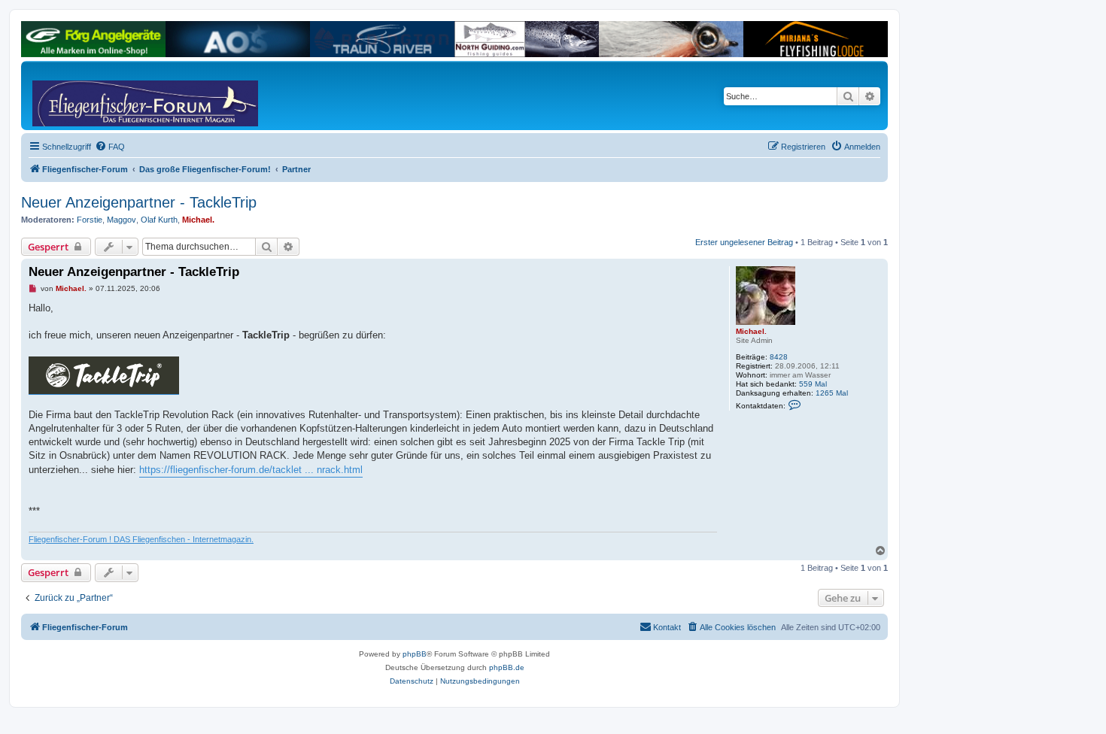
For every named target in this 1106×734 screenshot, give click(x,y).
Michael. (198, 219)
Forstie (89, 219)
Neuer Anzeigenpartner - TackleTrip (139, 202)
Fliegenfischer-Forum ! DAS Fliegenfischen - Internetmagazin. (141, 539)
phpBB (415, 654)
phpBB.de (506, 667)
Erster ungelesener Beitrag (744, 242)
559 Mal (813, 384)
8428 (779, 357)
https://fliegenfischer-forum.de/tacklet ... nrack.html (251, 469)
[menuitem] (110, 147)
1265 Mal (832, 393)
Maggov (121, 219)
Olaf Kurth (159, 219)
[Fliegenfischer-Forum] (89, 95)
